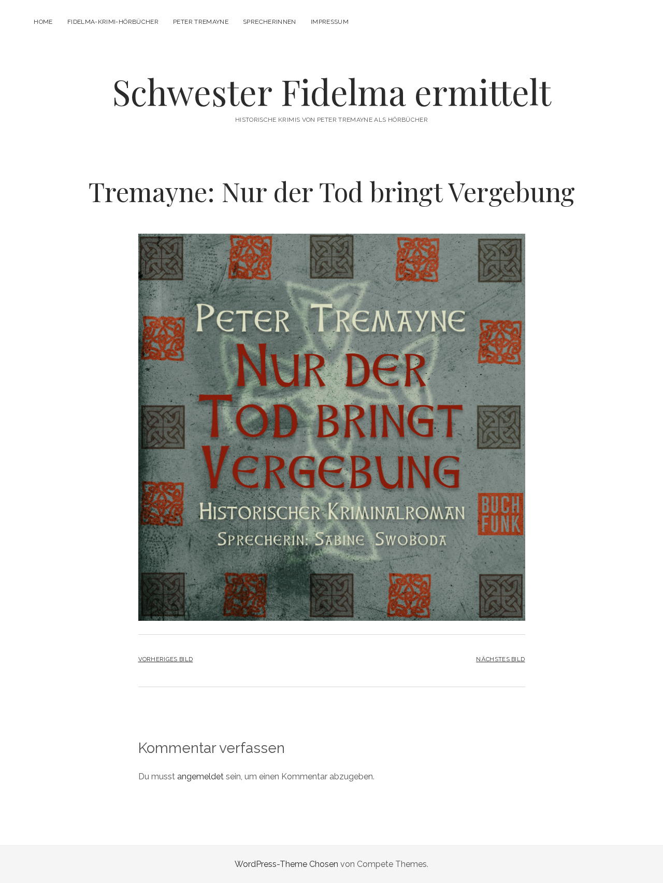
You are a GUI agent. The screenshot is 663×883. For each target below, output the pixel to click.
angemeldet (200, 776)
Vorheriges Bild (165, 659)
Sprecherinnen (269, 21)
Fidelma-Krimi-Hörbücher (112, 21)
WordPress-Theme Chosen (286, 864)
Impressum (330, 21)
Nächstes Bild (500, 659)
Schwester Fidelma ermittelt (331, 91)
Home (43, 21)
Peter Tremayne (200, 21)
